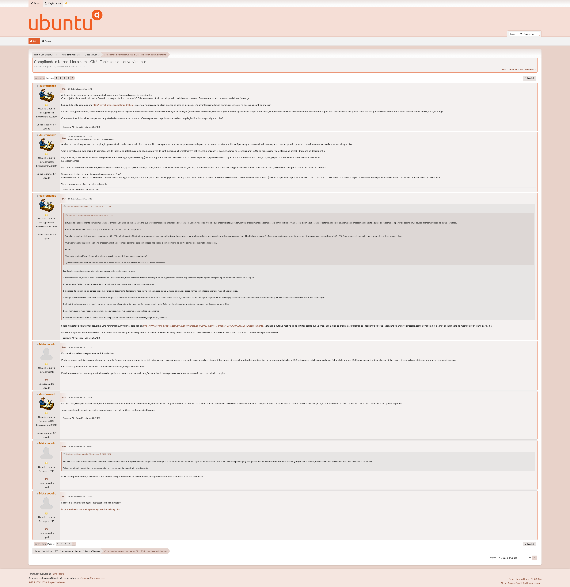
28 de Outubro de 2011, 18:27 (80, 136)
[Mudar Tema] (66, 3)
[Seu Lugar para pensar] (46, 379)
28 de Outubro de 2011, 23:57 (80, 397)
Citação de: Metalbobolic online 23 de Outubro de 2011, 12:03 (88, 206)
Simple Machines (56, 582)
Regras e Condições (517, 583)
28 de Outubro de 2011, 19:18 (80, 199)
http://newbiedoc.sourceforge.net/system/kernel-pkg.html (91, 509)
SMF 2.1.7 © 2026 (37, 582)
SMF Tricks (58, 573)
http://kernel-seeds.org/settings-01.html (113, 104)
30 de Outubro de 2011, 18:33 (80, 497)
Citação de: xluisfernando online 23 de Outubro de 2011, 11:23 (90, 215)
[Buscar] (521, 34)
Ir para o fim (40, 78)
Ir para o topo (40, 544)
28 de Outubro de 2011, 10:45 (80, 89)
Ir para (493, 557)
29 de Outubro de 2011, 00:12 (80, 446)
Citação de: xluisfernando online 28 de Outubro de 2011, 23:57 (88, 454)
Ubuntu (84, 577)
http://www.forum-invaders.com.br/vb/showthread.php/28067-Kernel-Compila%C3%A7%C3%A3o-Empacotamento (203, 325)
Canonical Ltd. (97, 577)
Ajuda (503, 583)
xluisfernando (47, 85)
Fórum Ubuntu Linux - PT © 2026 (525, 579)
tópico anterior (509, 69)
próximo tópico (528, 69)
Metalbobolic (47, 344)
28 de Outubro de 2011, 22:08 (80, 347)
